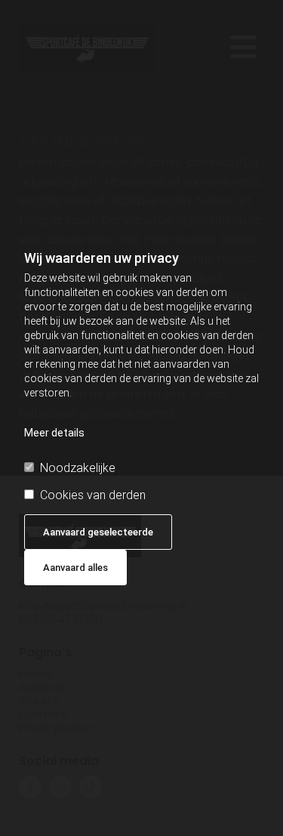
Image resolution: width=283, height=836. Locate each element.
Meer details (54, 433)
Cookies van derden (93, 495)
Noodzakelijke (77, 468)
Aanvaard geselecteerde (98, 532)
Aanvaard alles (75, 567)
